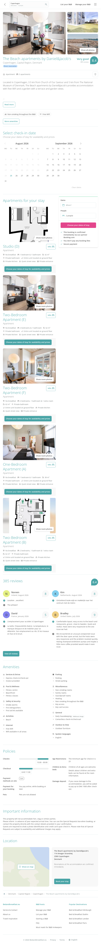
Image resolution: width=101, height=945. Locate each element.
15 (33, 165)
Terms (62, 940)
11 (11, 165)
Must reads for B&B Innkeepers (49, 927)
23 (38, 170)
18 (11, 170)
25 (11, 175)
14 (27, 165)
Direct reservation (10, 66)
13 (22, 165)
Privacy (53, 940)
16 (38, 165)
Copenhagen (9, 62)
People (63, 211)
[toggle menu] (95, 4)
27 (22, 175)
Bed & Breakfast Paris (78, 923)
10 (6, 165)
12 (16, 165)
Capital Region (24, 62)
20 (22, 170)
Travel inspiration (10, 918)
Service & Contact (10, 910)
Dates (63, 200)
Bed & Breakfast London (79, 918)
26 (16, 175)
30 (38, 175)
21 (27, 170)
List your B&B (41, 914)
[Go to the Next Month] (80, 143)
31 (6, 181)
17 (6, 170)
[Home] (4, 894)
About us (6, 914)
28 (27, 175)
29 (33, 175)
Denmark (37, 62)
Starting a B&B (42, 918)
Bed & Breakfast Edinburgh (80, 910)
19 (16, 170)
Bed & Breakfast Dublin (78, 914)
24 (6, 175)
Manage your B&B (43, 910)
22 (33, 170)
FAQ (37, 923)
